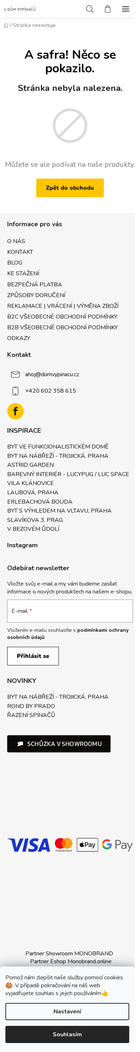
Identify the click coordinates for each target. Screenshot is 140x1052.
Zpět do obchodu (70, 188)
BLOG (14, 263)
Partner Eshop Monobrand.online (71, 961)
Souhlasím (67, 1034)
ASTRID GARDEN (30, 465)
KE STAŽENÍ (23, 273)
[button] (59, 743)
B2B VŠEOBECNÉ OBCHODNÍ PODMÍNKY (62, 327)
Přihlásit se (33, 656)
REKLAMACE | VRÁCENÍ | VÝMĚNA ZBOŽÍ (62, 306)
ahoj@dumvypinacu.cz (52, 374)
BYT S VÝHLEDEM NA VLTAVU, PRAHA (59, 511)
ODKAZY (18, 338)
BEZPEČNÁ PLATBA (34, 285)
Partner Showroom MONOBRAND (69, 954)
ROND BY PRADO (31, 706)
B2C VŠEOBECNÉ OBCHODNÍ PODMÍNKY (62, 317)
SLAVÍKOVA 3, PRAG (35, 520)
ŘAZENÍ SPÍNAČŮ (31, 715)
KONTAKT (20, 252)
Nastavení (67, 1011)
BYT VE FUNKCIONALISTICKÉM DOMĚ (57, 447)
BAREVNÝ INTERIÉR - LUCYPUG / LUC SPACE (68, 474)
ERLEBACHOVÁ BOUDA (40, 502)
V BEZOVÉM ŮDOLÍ (33, 529)
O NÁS (16, 241)
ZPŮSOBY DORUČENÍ (36, 295)
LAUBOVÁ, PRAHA (33, 493)
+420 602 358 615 (50, 391)
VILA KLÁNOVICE (30, 483)
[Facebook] (15, 411)
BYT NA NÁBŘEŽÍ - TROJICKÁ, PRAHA (57, 456)
